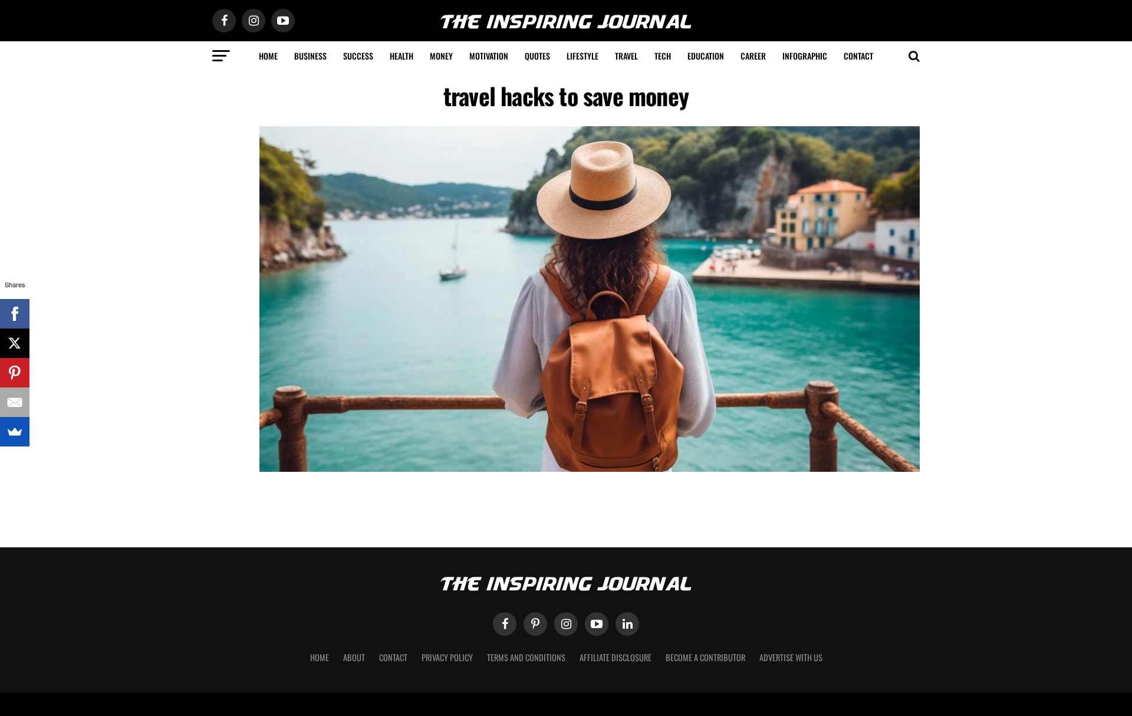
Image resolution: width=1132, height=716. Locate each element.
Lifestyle (582, 56)
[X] (14, 343)
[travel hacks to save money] (589, 468)
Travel (626, 56)
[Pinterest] (14, 372)
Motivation (488, 56)
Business (310, 56)
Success (358, 56)
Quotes (537, 56)
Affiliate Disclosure (615, 657)
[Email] (14, 402)
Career (753, 56)
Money (441, 56)
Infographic (804, 56)
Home (268, 56)
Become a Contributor (705, 657)
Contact (858, 56)
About (354, 657)
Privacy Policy (447, 657)
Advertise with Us (790, 657)
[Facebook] (14, 314)
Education (705, 56)
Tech (662, 56)
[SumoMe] (14, 431)
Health (401, 56)
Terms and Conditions (526, 657)
